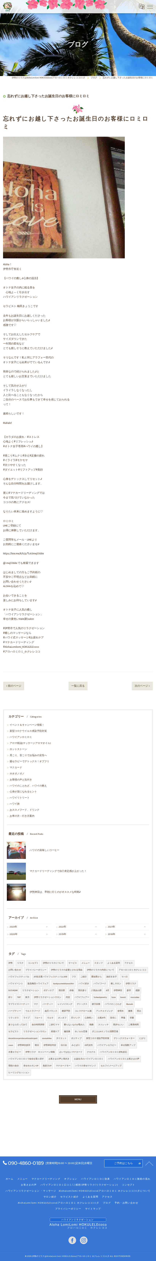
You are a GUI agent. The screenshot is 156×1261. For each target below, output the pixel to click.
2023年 (13, 927)
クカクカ (91, 1052)
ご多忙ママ (54, 1024)
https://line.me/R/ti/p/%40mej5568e (23, 554)
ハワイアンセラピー (106, 1045)
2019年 (62, 934)
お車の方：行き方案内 (22, 816)
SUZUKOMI (13, 990)
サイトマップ (93, 1209)
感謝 (137, 990)
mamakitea (47, 1038)
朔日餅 (62, 990)
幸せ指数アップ (128, 1045)
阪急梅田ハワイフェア (38, 983)
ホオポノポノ (17, 774)
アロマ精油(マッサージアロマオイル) (30, 743)
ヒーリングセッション (18, 1072)
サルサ (50, 1018)
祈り (10, 997)
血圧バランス (51, 1011)
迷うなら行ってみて (17, 1024)
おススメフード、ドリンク (24, 810)
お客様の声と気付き (21, 780)
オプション (70, 1179)
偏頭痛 (67, 1031)
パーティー (48, 1004)
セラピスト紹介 (69, 1197)
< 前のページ (13, 686)
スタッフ (98, 963)
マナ (36, 1004)
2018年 (111, 934)
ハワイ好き (84, 983)
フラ (74, 976)
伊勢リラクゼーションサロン (47, 997)
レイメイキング (65, 1004)
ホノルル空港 (81, 1031)
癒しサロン (116, 983)
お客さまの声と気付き (59, 1059)
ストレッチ (103, 1024)
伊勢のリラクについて (53, 963)
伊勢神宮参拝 (24, 1045)
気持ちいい (118, 1024)
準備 (123, 1018)
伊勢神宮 (118, 990)
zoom (10, 1045)
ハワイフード (100, 983)
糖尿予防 (66, 1011)
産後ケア (55, 1031)
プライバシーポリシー (35, 970)
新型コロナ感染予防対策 (97, 1038)
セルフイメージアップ (111, 1065)
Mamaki (129, 1004)
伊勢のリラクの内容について (100, 970)
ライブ (26, 1018)
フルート (38, 1018)
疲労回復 (96, 1004)
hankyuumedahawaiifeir (63, 983)
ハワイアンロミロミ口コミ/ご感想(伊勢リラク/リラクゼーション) (79, 1185)
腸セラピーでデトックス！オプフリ (29, 761)
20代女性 (88, 1045)
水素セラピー (14, 1052)
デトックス (82, 1004)
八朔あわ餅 (96, 990)
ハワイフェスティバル (18, 976)
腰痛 (130, 1011)
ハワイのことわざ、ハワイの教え (28, 786)
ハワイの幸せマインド (85, 1065)
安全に (113, 1018)
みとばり (76, 1045)
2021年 (111, 927)
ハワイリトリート (19, 798)
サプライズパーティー (18, 1004)
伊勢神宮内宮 (50, 1045)
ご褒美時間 (133, 1024)
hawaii (123, 997)
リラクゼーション (30, 990)
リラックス (13, 1018)
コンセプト (33, 963)
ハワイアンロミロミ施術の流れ (132, 1179)
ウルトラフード (32, 1011)
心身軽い (89, 1018)
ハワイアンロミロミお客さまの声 (123, 1059)
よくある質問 (113, 963)
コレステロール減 (83, 1011)
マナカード (16, 768)
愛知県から (96, 976)
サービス (72, 963)
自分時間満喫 (38, 1024)
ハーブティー (14, 1011)
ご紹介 (83, 976)
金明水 (120, 1011)
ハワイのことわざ (113, 1004)
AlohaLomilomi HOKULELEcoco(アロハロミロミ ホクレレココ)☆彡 (58, 1203)
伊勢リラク (131, 983)
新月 (27, 997)
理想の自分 (13, 1065)
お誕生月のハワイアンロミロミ (88, 1059)
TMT (19, 997)
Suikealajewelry (100, 997)
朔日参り (82, 990)
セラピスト (13, 1031)
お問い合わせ (14, 970)
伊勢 (10, 963)
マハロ (124, 976)
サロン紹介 (50, 1197)
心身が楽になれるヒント (23, 792)
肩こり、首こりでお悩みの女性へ (28, 755)
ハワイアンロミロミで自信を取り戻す (26, 1059)
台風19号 (102, 1018)
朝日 (37, 1045)
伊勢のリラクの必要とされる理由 (66, 970)
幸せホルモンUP (30, 1065)
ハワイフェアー (82, 997)
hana (113, 997)
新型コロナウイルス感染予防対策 (28, 731)
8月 (107, 990)
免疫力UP (47, 1065)
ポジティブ (76, 1038)
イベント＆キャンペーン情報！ (27, 725)
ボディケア (49, 990)
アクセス (128, 963)
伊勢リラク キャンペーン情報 (40, 1052)
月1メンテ (75, 1018)
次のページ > (142, 686)
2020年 (14, 934)
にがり (142, 1038)
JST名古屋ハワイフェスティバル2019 (50, 976)
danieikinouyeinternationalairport (22, 1038)
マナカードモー (63, 1065)
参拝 (129, 990)
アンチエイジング (104, 1011)
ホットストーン (18, 749)
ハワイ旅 (15, 804)
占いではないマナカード (70, 1052)
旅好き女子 (111, 976)
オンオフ (62, 1018)
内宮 (68, 997)
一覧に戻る (78, 686)
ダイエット (61, 1038)
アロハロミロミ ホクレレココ (132, 970)
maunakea (135, 997)
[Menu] (150, 6)
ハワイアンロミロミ (21, 737)
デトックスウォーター (124, 1038)
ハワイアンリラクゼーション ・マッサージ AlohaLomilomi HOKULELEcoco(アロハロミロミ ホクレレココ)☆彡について (78, 1191)
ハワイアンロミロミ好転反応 (113, 1052)
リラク (20, 963)
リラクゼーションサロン (34, 1031)
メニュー (85, 963)
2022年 (62, 927)
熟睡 (91, 1024)
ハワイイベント (15, 983)
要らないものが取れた (74, 1024)
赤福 (71, 990)
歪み (139, 1011)
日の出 (64, 1045)
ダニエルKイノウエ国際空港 (105, 1031)
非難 (132, 1018)
